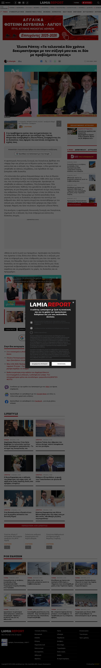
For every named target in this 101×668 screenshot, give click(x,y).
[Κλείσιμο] (73, 302)
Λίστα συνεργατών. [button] (50, 347)
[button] (50, 332)
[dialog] (50, 334)
